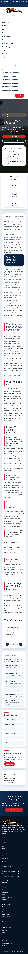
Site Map (4, 930)
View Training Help (14, 140)
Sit (3, 921)
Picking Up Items (6, 904)
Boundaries (5, 32)
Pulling (4, 899)
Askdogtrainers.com (20, 5)
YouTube (4, 842)
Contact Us (9, 95)
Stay (3, 57)
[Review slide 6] (17, 644)
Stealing (4, 50)
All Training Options (10, 742)
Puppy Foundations (10, 719)
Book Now (19, 95)
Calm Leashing (6, 916)
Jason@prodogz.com (8, 5)
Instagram (4, 840)
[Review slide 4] (14, 644)
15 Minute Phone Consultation (10, 72)
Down (3, 919)
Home (13, 15)
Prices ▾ (2, 69)
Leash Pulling (6, 47)
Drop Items (5, 924)
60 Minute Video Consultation (10, 86)
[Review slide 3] (13, 644)
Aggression (5, 882)
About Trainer (18, 65)
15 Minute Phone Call (7, 864)
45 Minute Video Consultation (10, 83)
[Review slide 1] (10, 644)
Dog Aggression (6, 22)
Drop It (4, 61)
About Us (4, 851)
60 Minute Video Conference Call (10, 873)
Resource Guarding (7, 43)
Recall (4, 39)
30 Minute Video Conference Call (10, 869)
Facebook (4, 835)
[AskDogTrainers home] (14, 822)
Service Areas (5, 858)
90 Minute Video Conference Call (10, 876)
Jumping (4, 29)
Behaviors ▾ (3, 18)
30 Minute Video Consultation (10, 79)
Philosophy (9, 65)
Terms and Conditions (7, 853)
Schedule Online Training (14, 810)
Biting (4, 25)
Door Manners (5, 911)
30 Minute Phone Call (7, 866)
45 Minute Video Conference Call (10, 871)
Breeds (4, 935)
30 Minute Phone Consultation (10, 76)
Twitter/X (4, 837)
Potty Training (6, 36)
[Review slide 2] (11, 644)
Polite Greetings (6, 54)
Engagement (5, 914)
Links (3, 932)
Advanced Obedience (10, 724)
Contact (4, 855)
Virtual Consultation (10, 733)
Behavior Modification (10, 728)
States (3, 937)
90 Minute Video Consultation (10, 90)
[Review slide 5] (16, 644)
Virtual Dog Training (10, 738)
